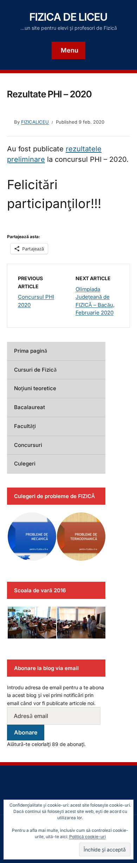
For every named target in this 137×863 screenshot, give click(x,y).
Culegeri (24, 463)
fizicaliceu (35, 122)
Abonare (25, 732)
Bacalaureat (29, 407)
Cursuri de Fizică (35, 369)
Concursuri (28, 445)
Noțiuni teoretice (35, 388)
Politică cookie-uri (87, 836)
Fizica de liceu (68, 17)
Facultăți (25, 426)
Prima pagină (30, 350)
